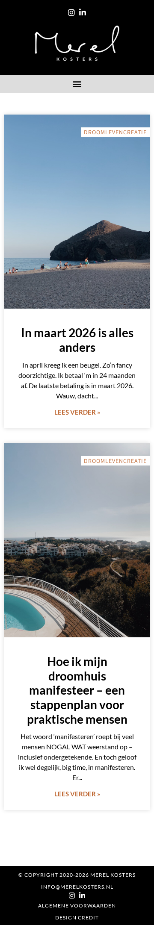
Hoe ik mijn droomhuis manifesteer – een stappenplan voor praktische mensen (77, 690)
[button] (77, 84)
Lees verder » (77, 412)
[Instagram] (71, 12)
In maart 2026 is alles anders (77, 339)
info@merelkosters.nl (77, 887)
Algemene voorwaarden (77, 905)
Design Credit (77, 917)
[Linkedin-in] (82, 12)
